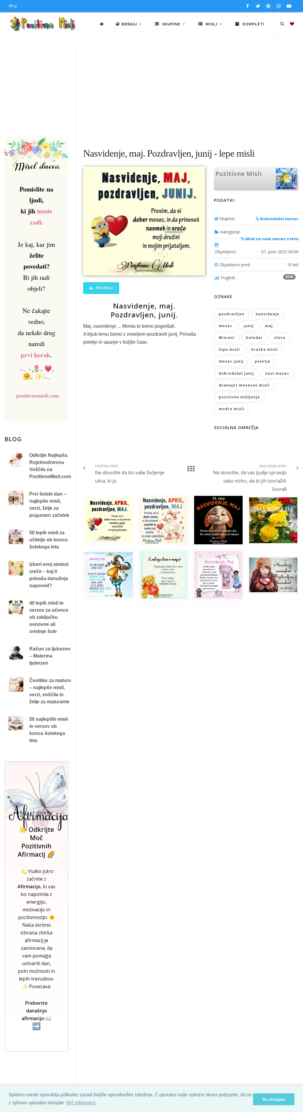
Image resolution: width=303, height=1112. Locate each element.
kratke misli (264, 349)
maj (269, 325)
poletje (262, 361)
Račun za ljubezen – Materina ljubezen (49, 655)
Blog (13, 5)
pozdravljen (231, 313)
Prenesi (104, 287)
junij (249, 325)
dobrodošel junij (236, 373)
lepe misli (229, 349)
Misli (211, 24)
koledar (254, 337)
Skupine (171, 24)
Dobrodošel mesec (279, 218)
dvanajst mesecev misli (244, 385)
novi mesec (277, 373)
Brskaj (130, 24)
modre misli (231, 408)
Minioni (227, 337)
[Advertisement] (151, 92)
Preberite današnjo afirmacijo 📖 (36, 1015)
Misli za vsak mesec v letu (271, 238)
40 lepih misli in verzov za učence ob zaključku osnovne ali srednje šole (48, 617)
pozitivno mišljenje (239, 397)
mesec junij (231, 361)
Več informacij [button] (81, 1102)
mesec (226, 325)
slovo (280, 337)
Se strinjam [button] (273, 1099)
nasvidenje (267, 313)
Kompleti (253, 24)
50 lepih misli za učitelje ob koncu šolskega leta (48, 539)
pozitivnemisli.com (37, 396)
